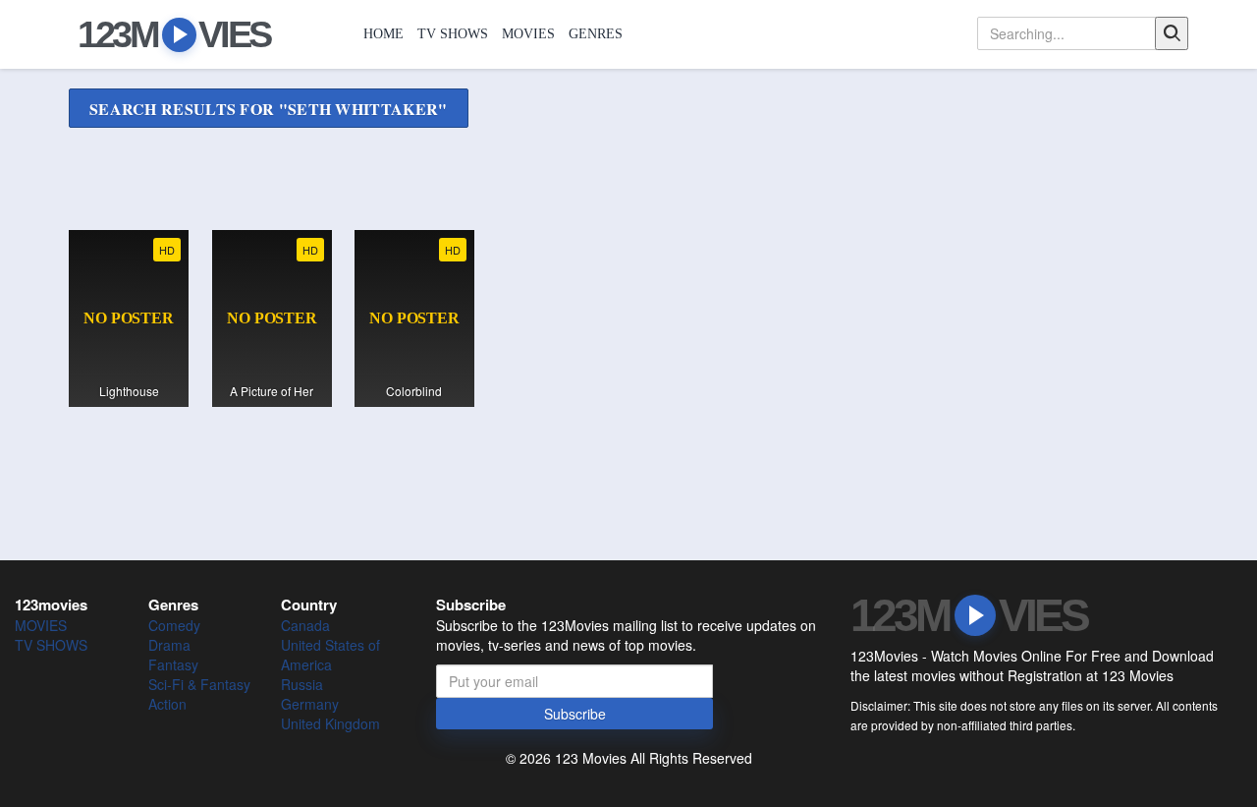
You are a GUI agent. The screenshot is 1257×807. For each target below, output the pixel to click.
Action (167, 704)
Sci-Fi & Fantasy (199, 684)
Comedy (174, 625)
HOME (383, 34)
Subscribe (575, 713)
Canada (305, 625)
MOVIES (528, 34)
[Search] (1171, 33)
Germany (310, 704)
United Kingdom (330, 723)
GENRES (596, 34)
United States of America (330, 654)
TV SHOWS (452, 34)
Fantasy (173, 664)
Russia (302, 684)
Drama (169, 645)
